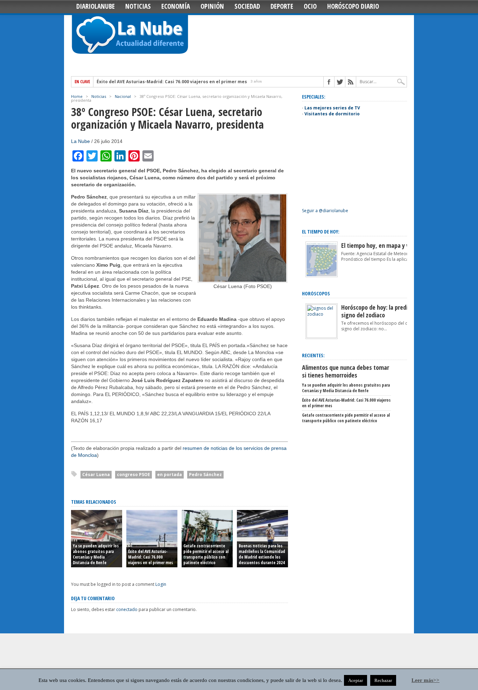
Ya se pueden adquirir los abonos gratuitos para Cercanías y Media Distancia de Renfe (96, 554)
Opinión (212, 6)
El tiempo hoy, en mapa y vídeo (380, 245)
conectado (127, 609)
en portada (169, 474)
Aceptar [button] (355, 680)
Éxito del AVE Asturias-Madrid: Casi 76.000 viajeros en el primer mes (172, 82)
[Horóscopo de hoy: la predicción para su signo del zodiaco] (321, 336)
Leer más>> (426, 680)
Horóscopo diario (353, 6)
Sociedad (247, 6)
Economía (175, 6)
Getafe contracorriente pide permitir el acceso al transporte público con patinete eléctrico (206, 554)
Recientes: (313, 355)
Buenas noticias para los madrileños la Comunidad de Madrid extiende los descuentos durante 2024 (262, 554)
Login (160, 584)
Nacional (123, 96)
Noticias (138, 6)
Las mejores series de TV (332, 108)
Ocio (310, 6)
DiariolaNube (95, 6)
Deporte (281, 6)
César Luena (96, 474)
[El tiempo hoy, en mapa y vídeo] (321, 276)
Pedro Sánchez (205, 474)
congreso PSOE (133, 474)
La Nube (80, 141)
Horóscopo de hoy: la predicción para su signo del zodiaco (391, 311)
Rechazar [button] (383, 680)
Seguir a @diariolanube (325, 211)
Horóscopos (316, 293)
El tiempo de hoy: (320, 231)
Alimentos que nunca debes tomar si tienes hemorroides (345, 371)
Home (77, 96)
